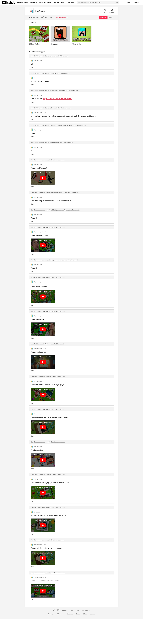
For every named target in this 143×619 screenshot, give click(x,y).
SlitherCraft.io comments (38, 277)
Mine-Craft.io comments (37, 56)
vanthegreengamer (56, 192)
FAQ (71, 610)
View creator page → (61, 17)
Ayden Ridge (54, 142)
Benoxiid (53, 108)
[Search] (117, 2)
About (64, 610)
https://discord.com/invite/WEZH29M (57, 99)
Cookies (92, 614)
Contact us (86, 610)
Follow (104, 17)
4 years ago (38, 78)
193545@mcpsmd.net (57, 210)
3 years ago (38, 60)
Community (70, 2)
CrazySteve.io (56, 44)
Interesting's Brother (57, 90)
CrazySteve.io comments (38, 160)
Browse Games (22, 2)
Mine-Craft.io (77, 44)
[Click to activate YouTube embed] (43, 178)
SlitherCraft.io (34, 44)
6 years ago (38, 164)
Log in (128, 2)
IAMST (53, 73)
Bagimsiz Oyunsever (57, 260)
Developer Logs (58, 2)
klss (52, 56)
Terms (78, 614)
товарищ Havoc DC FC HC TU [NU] (61, 125)
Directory (70, 614)
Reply (32, 67)
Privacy (85, 614)
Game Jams (33, 2)
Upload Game (46, 2)
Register (136, 2)
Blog (77, 610)
